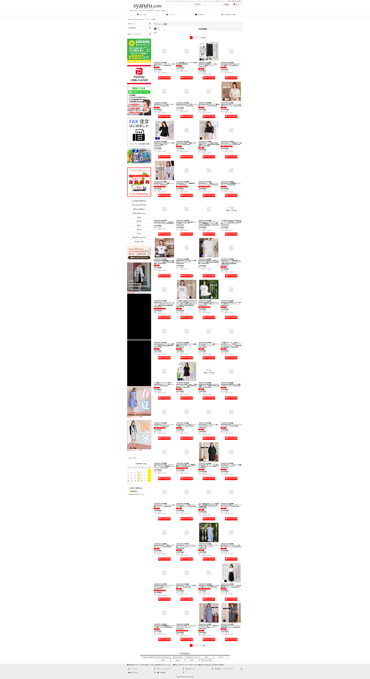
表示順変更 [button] (203, 29)
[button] (141, 15)
